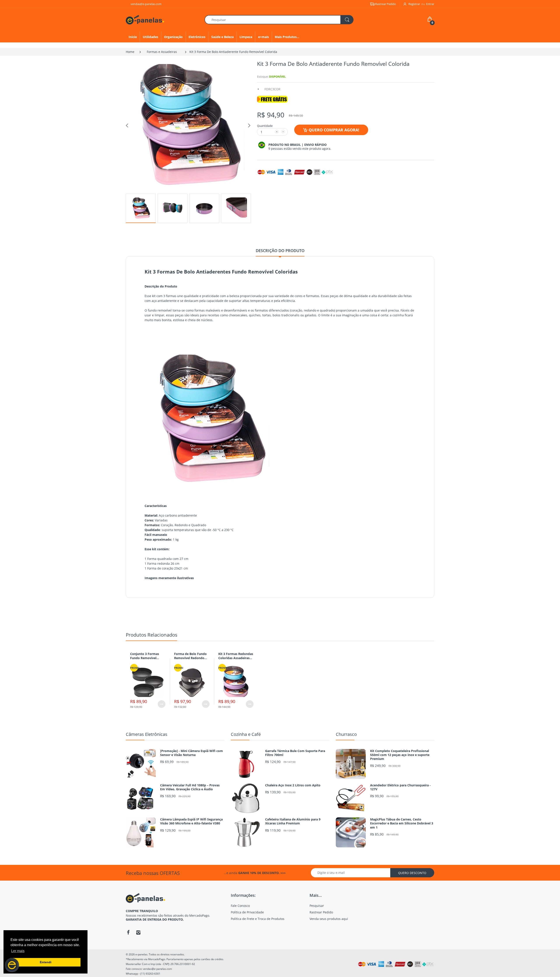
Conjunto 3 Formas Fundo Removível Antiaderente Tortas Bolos (145, 660)
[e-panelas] (145, 19)
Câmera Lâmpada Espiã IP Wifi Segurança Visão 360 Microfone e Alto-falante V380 (191, 821)
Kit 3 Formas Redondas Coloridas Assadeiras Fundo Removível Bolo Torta (235, 660)
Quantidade (265, 126)
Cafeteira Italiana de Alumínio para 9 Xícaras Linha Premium (292, 821)
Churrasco (346, 734)
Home (130, 52)
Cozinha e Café (246, 734)
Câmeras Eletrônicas (146, 734)
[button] (12, 965)
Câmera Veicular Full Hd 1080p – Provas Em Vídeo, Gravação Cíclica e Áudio (190, 787)
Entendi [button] (45, 962)
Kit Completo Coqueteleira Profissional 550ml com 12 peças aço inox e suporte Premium (399, 755)
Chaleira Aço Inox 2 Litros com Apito (292, 785)
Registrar (414, 4)
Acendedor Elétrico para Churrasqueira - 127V (400, 787)
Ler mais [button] (17, 951)
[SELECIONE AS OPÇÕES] (161, 704)
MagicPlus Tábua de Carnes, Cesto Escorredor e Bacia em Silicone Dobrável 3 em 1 (401, 823)
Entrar (430, 4)
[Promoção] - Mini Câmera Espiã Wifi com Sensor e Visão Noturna (191, 753)
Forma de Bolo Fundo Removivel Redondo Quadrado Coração (190, 658)
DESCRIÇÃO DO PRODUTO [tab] (280, 250)
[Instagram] (138, 932)
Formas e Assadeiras (162, 52)
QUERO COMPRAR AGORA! (334, 129)
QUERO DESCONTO (412, 873)
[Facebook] (128, 932)
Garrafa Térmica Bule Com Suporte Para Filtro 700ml (295, 753)
